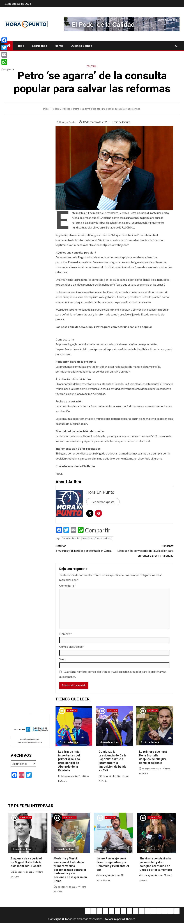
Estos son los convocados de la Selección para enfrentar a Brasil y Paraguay (145, 550)
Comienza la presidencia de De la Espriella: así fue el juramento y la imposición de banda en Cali (112, 761)
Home (59, 46)
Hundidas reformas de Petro (97, 538)
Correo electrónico (71, 646)
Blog (21, 46)
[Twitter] (8, 47)
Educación (154, 817)
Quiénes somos (81, 46)
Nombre (65, 633)
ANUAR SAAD (103, 880)
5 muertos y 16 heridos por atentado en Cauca (84, 548)
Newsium (111, 918)
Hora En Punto (67, 122)
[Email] (8, 54)
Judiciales (25, 817)
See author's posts (103, 501)
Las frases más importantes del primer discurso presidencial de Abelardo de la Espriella (69, 761)
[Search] (176, 45)
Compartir (98, 530)
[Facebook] (8, 40)
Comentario (67, 585)
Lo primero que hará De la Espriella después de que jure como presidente (153, 757)
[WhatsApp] (8, 62)
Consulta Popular (71, 538)
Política (91, 66)
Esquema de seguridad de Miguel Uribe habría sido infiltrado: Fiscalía (26, 862)
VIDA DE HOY (69, 817)
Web (62, 659)
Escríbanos (39, 46)
